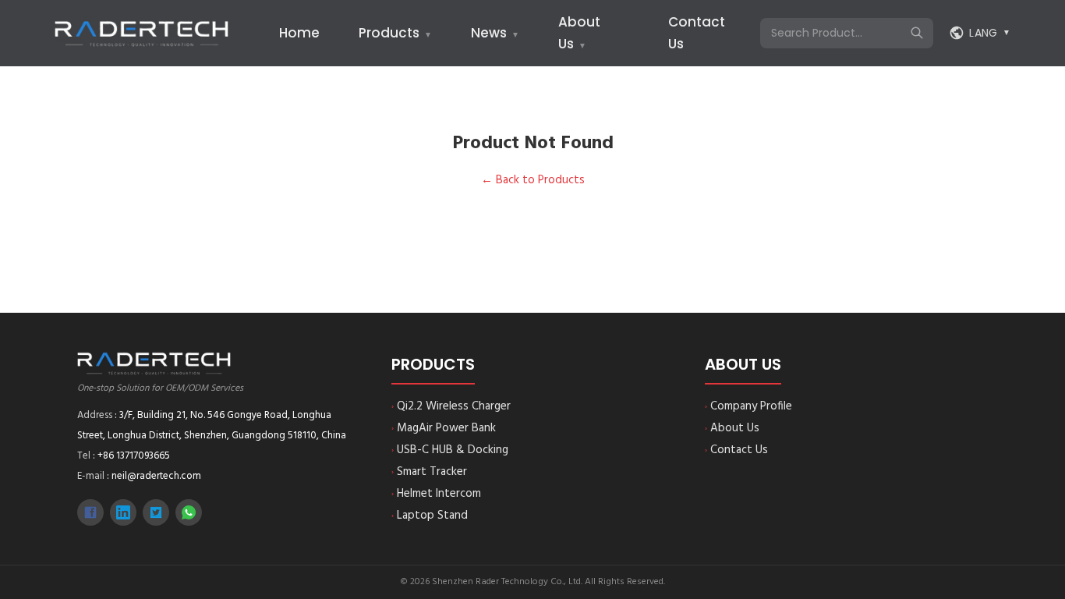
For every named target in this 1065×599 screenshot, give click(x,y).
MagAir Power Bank (443, 428)
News (495, 32)
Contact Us (736, 450)
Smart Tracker (429, 472)
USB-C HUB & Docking (449, 450)
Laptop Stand (429, 515)
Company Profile (748, 406)
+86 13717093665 (133, 456)
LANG (989, 33)
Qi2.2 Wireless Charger (451, 406)
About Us (732, 428)
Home (299, 32)
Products (395, 32)
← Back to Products (533, 180)
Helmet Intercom (436, 493)
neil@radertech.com (156, 476)
